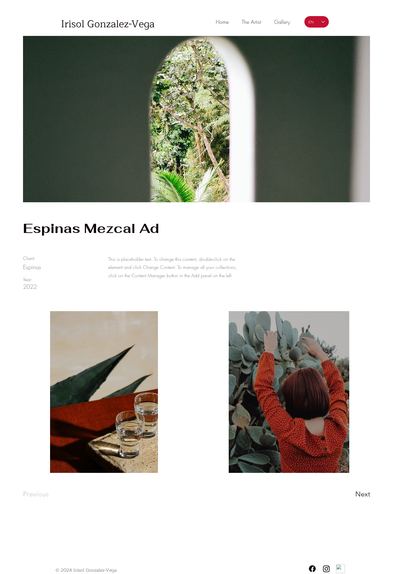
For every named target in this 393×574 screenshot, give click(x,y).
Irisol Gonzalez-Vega (107, 24)
